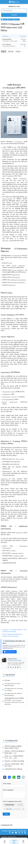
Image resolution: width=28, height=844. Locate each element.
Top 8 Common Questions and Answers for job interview (12, 635)
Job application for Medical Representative (12, 694)
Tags (2, 51)
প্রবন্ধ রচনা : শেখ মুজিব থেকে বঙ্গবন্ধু (13, 761)
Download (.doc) (10, 652)
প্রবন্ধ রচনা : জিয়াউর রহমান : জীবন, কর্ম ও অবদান (13, 765)
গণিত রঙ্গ (6, 681)
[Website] (8, 667)
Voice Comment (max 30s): (12, 801)
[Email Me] (17, 667)
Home (4, 19)
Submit (6, 814)
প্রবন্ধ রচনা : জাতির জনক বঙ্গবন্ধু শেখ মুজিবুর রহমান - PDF (13, 752)
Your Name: (7, 783)
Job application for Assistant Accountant (12, 689)
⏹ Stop (20, 804)
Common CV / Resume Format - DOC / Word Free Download (14, 631)
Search (14, 15)
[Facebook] (10, 667)
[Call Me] (20, 667)
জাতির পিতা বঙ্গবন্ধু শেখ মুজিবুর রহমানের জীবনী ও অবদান (12, 747)
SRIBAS (9, 836)
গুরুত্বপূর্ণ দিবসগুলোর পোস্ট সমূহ (12, 769)
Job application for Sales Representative (11, 684)
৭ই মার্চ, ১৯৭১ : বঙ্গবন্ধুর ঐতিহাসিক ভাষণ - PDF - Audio (12, 757)
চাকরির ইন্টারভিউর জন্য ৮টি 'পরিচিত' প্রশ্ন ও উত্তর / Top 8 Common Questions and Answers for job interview (13, 701)
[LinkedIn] (15, 667)
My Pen (11, 19)
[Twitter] (13, 667)
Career (17, 19)
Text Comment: (8, 790)
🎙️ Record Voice (9, 804)
